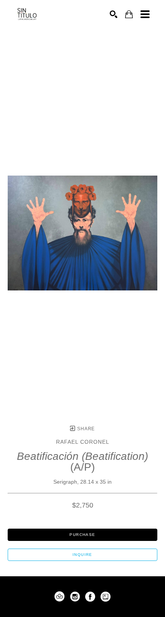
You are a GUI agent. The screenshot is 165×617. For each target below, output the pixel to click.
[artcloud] (59, 597)
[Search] (113, 14)
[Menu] (145, 14)
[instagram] (75, 597)
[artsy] (106, 597)
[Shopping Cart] (129, 14)
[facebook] (90, 597)
